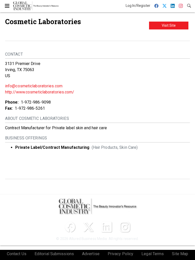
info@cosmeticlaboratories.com (33, 86)
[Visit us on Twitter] (88, 227)
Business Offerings (26, 138)
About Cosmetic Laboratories (37, 118)
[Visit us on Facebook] (70, 227)
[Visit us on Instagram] (125, 227)
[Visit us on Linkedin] (107, 227)
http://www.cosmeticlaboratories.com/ (39, 92)
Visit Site (169, 25)
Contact (14, 54)
